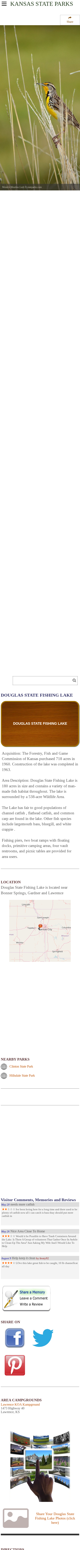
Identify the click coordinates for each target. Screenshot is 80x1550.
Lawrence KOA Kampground (20, 1404)
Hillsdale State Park (22, 1075)
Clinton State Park (21, 1066)
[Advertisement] (40, 1154)
